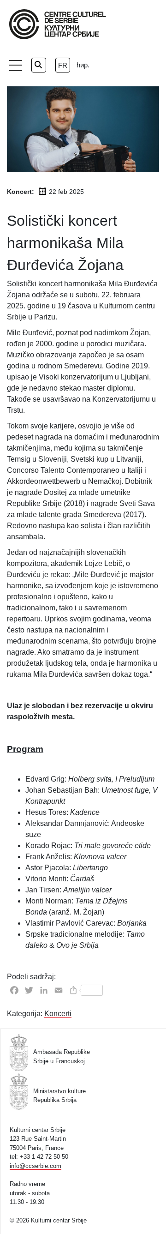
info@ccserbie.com (35, 1165)
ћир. (83, 65)
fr (62, 65)
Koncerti (57, 1013)
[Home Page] (57, 24)
